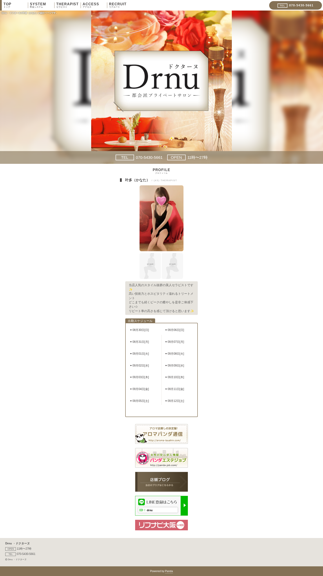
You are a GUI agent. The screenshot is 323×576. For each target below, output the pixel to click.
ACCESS (91, 5)
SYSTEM (38, 5)
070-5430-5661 (142, 157)
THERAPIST (67, 5)
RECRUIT (118, 5)
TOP (7, 5)
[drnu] (161, 514)
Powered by (161, 571)
